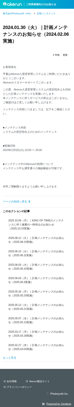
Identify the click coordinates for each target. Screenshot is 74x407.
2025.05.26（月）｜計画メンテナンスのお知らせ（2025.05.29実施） (36, 293)
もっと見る (9, 357)
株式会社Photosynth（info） (18, 13)
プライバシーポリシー (19, 387)
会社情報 (12, 381)
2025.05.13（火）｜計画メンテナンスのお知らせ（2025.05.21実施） (36, 307)
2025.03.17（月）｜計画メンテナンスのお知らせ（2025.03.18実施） (36, 333)
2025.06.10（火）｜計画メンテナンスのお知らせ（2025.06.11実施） (36, 253)
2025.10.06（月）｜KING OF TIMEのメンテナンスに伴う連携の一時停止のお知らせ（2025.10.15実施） (36, 224)
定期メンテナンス (46, 13)
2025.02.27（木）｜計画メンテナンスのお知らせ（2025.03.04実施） (36, 347)
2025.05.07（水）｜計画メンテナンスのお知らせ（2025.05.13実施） (36, 320)
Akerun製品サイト (39, 381)
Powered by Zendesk (58, 403)
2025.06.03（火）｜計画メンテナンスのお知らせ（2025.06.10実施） (36, 266)
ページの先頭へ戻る (15, 201)
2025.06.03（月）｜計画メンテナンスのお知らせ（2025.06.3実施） (36, 280)
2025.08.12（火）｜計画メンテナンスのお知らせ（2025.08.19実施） (36, 240)
